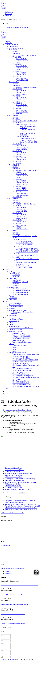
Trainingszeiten (13, 46)
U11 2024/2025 (17, 89)
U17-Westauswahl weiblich (21, 294)
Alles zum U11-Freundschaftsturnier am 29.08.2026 (21, 508)
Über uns (15, 52)
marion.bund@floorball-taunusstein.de (16, 27)
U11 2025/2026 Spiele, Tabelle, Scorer (24, 87)
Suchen (22, 493)
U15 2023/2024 (17, 179)
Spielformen (12, 278)
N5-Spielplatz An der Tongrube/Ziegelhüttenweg (20, 478)
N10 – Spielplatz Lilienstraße (21, 384)
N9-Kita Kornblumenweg (13, 486)
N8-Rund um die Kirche (12, 484)
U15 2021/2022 (17, 191)
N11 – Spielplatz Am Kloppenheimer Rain (26, 386)
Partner (7, 301)
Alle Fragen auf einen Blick (21, 358)
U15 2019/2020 (17, 197)
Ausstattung (16, 275)
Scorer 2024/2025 (21, 62)
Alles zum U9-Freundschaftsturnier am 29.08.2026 (20, 504)
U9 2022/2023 (17, 71)
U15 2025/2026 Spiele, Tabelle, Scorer (25, 170)
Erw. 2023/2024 (17, 246)
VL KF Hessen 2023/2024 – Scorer (27, 252)
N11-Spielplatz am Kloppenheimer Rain (17, 489)
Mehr (6, 317)
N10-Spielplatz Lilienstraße (13, 487)
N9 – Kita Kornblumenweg (21, 383)
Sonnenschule (13, 315)
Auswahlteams (13, 287)
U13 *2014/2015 (14, 115)
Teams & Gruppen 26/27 (12, 44)
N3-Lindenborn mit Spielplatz (14, 475)
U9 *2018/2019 (13, 50)
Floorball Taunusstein (7, 659)
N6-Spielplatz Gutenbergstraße (14, 480)
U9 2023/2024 (17, 64)
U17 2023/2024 (17, 213)
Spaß (14, 347)
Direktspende (9, 12)
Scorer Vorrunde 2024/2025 (29, 142)
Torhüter (11, 296)
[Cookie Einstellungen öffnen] (15, 674)
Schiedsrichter (13, 298)
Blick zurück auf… (18, 333)
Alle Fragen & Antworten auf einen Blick (25, 360)
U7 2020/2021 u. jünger (16, 48)
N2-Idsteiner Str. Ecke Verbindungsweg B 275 (19, 473)
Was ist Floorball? (14, 273)
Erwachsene (12, 230)
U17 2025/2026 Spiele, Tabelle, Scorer (25, 204)
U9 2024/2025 (17, 57)
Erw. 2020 (16, 260)
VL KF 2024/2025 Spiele (24, 241)
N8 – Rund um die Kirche (21, 381)
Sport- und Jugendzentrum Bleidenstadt (21, 328)
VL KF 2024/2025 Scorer (24, 244)
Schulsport (16, 283)
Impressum (8, 15)
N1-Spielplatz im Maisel (12, 471)
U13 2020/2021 (17, 161)
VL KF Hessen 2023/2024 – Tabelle (27, 250)
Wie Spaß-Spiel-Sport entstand (22, 337)
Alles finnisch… (14, 314)
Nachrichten (8, 43)
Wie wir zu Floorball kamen (21, 335)
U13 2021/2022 (17, 156)
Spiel (14, 349)
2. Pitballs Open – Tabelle (24, 268)
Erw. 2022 (16, 257)
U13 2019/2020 (17, 163)
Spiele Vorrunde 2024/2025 (28, 138)
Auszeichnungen (14, 321)
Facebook (8, 571)
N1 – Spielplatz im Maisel (21, 363)
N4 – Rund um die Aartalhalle (22, 370)
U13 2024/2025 (17, 122)
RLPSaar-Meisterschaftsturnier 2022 (27, 259)
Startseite (7, 41)
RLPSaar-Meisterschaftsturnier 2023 (27, 255)
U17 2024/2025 (17, 206)
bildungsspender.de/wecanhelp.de (23, 312)
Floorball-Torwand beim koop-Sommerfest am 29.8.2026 (22, 506)
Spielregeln (16, 276)
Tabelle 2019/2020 (22, 229)
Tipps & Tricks (13, 299)
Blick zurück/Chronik (15, 331)
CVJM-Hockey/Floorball (20, 282)
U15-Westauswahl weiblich (21, 292)
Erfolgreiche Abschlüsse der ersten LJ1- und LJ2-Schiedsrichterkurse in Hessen (20, 501)
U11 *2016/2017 (14, 82)
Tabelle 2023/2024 (22, 67)
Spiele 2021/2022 (21, 78)
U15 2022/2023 (17, 186)
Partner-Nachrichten (15, 303)
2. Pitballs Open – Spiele (24, 266)
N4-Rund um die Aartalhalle (13, 477)
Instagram (8, 573)
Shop (6, 388)
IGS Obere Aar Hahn (15, 329)
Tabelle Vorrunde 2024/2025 (29, 140)
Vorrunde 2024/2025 (22, 137)
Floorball (7, 269)
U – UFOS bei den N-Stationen (22, 361)
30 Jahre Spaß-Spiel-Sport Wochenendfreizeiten (21, 339)
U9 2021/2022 (17, 76)
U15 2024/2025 (17, 172)
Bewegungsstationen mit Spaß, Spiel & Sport (26, 354)
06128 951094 (5, 545)
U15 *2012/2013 (14, 165)
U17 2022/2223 (17, 220)
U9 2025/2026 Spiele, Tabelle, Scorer (24, 55)
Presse (11, 322)
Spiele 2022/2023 (21, 73)
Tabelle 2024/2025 (22, 60)
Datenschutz (8, 14)
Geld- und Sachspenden (16, 306)
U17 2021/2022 (17, 223)
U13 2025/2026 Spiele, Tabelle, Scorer (25, 121)
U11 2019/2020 (17, 113)
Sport (14, 351)
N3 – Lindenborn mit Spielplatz (22, 368)
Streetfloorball (17, 280)
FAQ (10, 271)
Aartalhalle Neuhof (14, 326)
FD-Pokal (16, 285)
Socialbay (12, 308)
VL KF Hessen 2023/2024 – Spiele (27, 248)
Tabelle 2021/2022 (22, 80)
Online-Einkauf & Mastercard (18, 310)
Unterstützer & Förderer (16, 305)
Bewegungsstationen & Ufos (17, 352)
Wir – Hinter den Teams (16, 319)
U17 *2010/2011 (14, 198)
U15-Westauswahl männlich (21, 289)
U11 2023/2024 (17, 96)
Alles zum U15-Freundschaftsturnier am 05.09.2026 (21, 509)
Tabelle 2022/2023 (22, 75)
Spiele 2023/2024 (21, 66)
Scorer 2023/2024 (21, 69)
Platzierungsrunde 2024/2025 (25, 124)
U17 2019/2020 (17, 227)
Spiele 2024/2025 (21, 59)
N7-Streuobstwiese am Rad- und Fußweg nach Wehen (21, 482)
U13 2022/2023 (17, 151)
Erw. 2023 (16, 253)
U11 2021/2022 (17, 108)
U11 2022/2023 (17, 103)
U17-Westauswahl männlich (21, 291)
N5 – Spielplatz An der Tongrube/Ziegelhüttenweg (21, 373)
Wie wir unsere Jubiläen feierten (22, 342)
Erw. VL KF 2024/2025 (20, 239)
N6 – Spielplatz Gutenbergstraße (23, 376)
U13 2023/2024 (17, 144)
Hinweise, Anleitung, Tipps (21, 356)
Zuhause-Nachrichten (19, 345)
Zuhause (11, 344)
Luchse (11, 324)
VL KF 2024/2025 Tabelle (24, 243)
